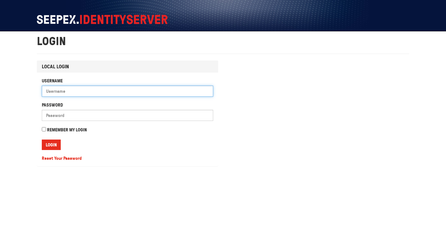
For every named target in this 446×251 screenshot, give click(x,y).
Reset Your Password (62, 158)
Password (52, 105)
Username (52, 80)
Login (51, 145)
